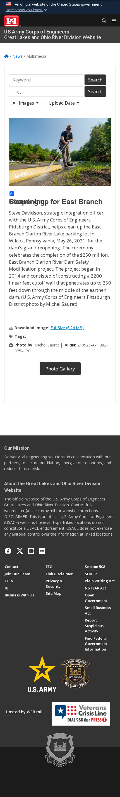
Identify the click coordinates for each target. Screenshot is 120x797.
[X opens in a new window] (19, 551)
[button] (27, 10)
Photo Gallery (60, 368)
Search (95, 80)
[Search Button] (102, 21)
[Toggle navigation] (111, 21)
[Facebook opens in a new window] (8, 551)
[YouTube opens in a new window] (31, 551)
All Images (24, 103)
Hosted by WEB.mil (24, 711)
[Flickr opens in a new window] (42, 551)
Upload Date (62, 103)
